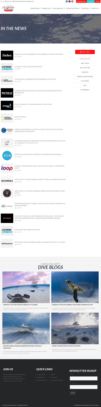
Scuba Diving (34, 8)
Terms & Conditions (57, 380)
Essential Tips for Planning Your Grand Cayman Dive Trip (72, 305)
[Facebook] (67, 1)
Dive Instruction (58, 8)
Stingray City (46, 8)
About (53, 374)
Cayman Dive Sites (72, 8)
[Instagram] (69, 1)
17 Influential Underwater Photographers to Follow (35, 79)
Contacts (54, 377)
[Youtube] (72, 1)
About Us (94, 8)
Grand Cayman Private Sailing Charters (66, 346)
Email (71, 374)
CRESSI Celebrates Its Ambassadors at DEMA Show (33, 104)
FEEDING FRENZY (20, 117)
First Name (73, 383)
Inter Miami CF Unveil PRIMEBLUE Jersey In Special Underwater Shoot (40, 179)
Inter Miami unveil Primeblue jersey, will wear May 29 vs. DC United (39, 242)
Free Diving (84, 8)
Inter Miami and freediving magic (27, 230)
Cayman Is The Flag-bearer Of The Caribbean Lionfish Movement (38, 54)
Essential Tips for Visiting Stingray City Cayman (20, 305)
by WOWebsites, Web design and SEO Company (86, 405)
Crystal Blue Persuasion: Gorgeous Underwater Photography (38, 154)
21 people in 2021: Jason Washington (28, 67)
